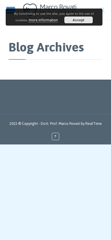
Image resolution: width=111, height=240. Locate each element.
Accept (78, 19)
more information (43, 20)
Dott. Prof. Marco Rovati (60, 123)
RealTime (93, 123)
